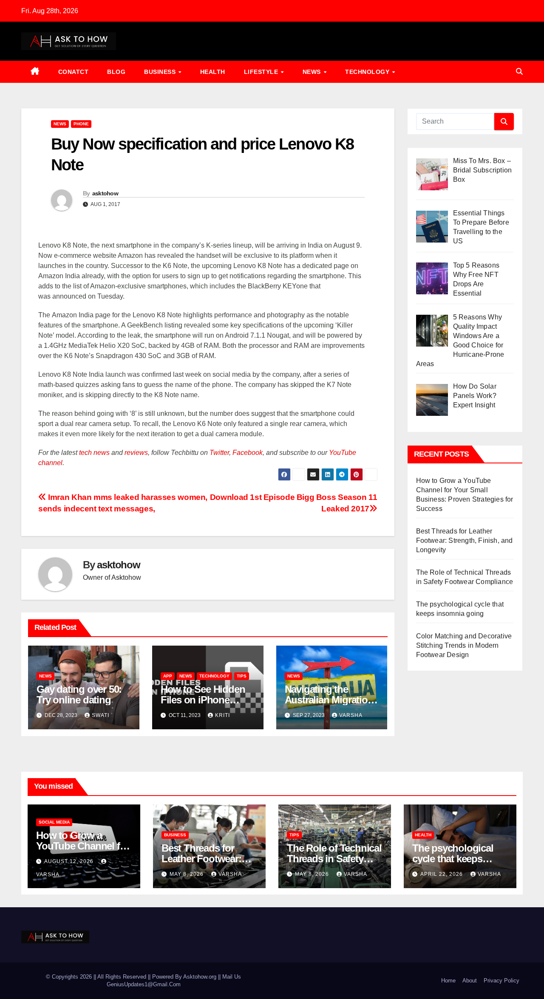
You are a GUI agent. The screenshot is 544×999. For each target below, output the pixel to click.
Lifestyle (262, 71)
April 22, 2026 (442, 874)
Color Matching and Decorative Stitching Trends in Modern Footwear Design (464, 645)
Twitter (219, 452)
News (313, 71)
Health (212, 71)
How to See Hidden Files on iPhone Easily (203, 699)
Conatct (73, 71)
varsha (351, 715)
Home (448, 980)
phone (81, 123)
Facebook (247, 452)
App (167, 676)
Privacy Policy (501, 980)
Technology (368, 71)
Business (161, 71)
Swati (100, 715)
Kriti (222, 715)
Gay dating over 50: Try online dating (79, 694)
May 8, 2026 (187, 874)
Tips (241, 676)
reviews (136, 452)
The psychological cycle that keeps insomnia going (452, 858)
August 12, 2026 (69, 861)
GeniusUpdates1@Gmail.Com (144, 984)
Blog (116, 71)
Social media (54, 822)
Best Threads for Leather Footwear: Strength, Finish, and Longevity (464, 540)
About (469, 980)
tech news (94, 452)
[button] (519, 71)
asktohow (105, 193)
